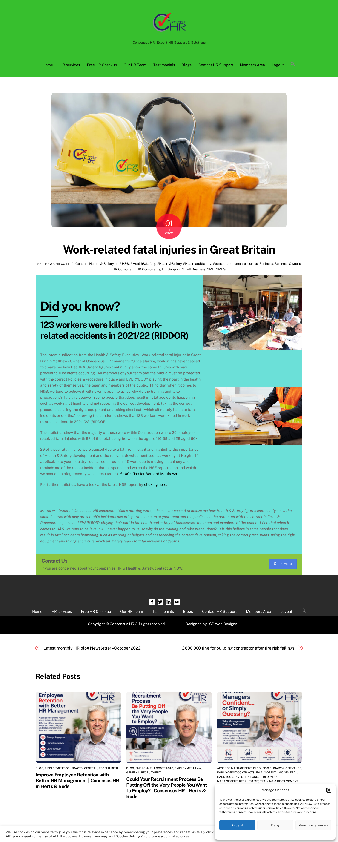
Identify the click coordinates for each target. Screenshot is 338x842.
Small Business (193, 269)
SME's (221, 269)
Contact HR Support (215, 65)
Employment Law (188, 768)
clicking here (155, 484)
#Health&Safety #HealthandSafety (184, 264)
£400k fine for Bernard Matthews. (149, 474)
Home (48, 65)
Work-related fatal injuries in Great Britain (169, 249)
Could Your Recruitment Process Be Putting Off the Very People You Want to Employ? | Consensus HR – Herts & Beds (166, 787)
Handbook (225, 777)
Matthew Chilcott (53, 264)
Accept (237, 825)
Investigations (246, 777)
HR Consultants (148, 269)
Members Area (252, 65)
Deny (275, 825)
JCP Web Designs (222, 624)
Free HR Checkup (102, 65)
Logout (278, 65)
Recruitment (109, 768)
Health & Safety (101, 264)
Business (266, 264)
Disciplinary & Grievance (281, 768)
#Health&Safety (143, 264)
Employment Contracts (64, 768)
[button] (329, 790)
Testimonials (164, 65)
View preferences (313, 825)
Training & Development (279, 781)
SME (210, 269)
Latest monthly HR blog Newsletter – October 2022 (92, 648)
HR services (70, 65)
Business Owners (288, 264)
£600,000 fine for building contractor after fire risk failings (238, 648)
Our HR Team (135, 65)
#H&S (124, 264)
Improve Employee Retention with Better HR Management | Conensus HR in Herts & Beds (77, 780)
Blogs (187, 65)
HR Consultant (123, 269)
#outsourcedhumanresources (235, 264)
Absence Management (234, 768)
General (81, 264)
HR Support (171, 269)
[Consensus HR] (169, 33)
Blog (39, 768)
